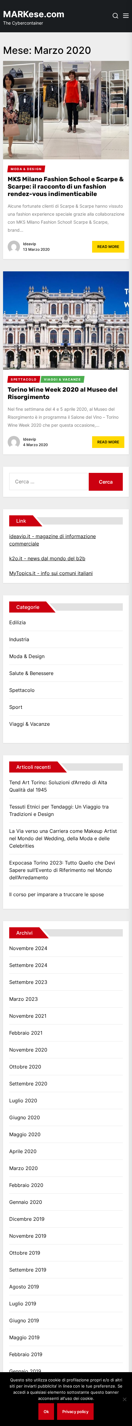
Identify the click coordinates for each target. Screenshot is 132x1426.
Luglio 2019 (22, 1303)
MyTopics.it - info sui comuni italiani (51, 573)
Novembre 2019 (27, 1236)
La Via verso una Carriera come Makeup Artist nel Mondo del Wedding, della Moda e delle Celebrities (63, 838)
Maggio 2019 (24, 1337)
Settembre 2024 (28, 965)
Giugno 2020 (24, 1117)
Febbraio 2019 (25, 1354)
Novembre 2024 (28, 948)
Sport (15, 707)
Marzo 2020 (23, 1168)
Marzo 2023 (23, 999)
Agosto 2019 (24, 1287)
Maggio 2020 (25, 1134)
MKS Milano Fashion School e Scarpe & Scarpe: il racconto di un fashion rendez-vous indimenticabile (66, 186)
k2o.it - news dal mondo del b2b (47, 558)
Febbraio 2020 (26, 1185)
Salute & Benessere (31, 673)
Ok (46, 1411)
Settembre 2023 (28, 982)
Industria (19, 639)
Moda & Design (27, 656)
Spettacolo (22, 690)
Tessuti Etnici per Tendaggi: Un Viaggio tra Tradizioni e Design (59, 810)
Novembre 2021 (27, 1016)
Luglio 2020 (23, 1100)
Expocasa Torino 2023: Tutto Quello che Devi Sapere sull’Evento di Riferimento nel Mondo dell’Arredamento (62, 870)
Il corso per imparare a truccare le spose (56, 894)
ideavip (29, 244)
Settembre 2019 (27, 1270)
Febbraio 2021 (25, 1033)
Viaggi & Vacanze (29, 724)
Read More (108, 246)
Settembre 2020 (28, 1083)
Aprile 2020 (23, 1151)
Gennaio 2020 (25, 1202)
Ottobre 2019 (24, 1253)
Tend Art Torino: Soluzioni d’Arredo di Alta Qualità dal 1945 (58, 786)
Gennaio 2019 (25, 1371)
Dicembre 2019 (27, 1219)
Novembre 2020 (28, 1050)
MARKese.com (33, 14)
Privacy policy (75, 1411)
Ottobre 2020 (25, 1067)
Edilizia (17, 622)
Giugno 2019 (24, 1320)
